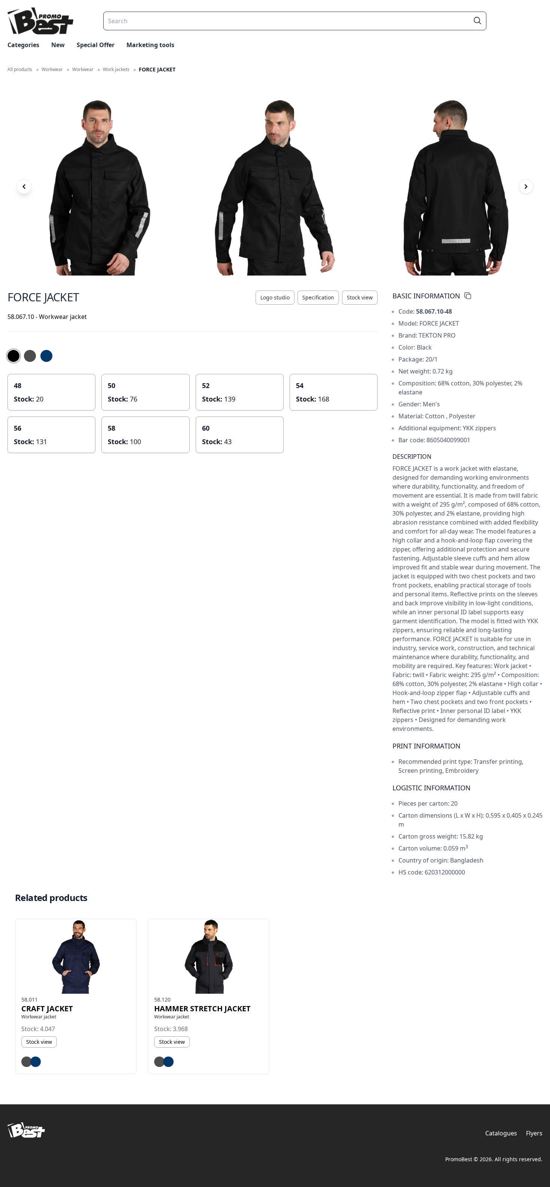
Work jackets (116, 69)
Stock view (360, 297)
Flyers (534, 1133)
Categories (23, 45)
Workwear (52, 69)
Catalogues (501, 1133)
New (58, 45)
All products (19, 69)
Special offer (95, 45)
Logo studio (275, 297)
